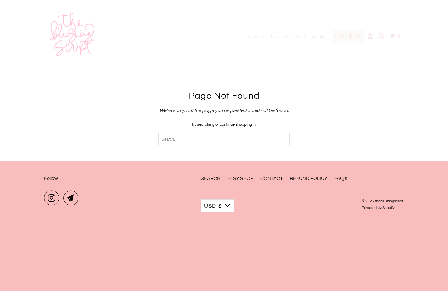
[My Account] (370, 36)
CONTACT (271, 178)
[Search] (381, 36)
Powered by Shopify (378, 208)
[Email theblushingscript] (72, 197)
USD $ (344, 37)
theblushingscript (389, 201)
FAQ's (340, 178)
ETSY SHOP (240, 178)
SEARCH (210, 178)
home (256, 37)
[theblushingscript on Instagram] (53, 197)
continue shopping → (238, 124)
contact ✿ (310, 37)
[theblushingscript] (71, 36)
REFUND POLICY (308, 178)
